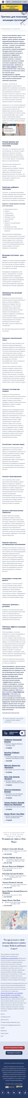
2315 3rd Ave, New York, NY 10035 (15, 806)
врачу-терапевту (12, 67)
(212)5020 (9, 809)
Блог (2, 1036)
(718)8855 (9, 748)
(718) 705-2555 (8, 905)
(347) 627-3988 (8, 863)
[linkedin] (14, 1093)
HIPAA (2, 1028)
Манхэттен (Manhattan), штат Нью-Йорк (12, 993)
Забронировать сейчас (10, 8)
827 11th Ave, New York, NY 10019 (15, 769)
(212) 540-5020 (8, 897)
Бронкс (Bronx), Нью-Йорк (14, 814)
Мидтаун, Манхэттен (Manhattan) (12, 766)
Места (8, 1)
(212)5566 (9, 772)
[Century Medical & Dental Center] (3, 2)
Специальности (16, 1)
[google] (8, 1093)
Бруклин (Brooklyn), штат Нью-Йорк (10, 995)
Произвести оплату (14, 1053)
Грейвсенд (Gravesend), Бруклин (12, 849)
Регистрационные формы (14, 1047)
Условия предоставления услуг (10, 1022)
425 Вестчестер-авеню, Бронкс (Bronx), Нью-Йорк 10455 (14, 817)
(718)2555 (9, 820)
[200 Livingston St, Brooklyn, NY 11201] (14, 921)
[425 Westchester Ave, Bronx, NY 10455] (17, 915)
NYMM (20, 1083)
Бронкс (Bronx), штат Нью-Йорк (9, 997)
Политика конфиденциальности (10, 1025)
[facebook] (3, 1093)
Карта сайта (4, 1033)
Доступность (5, 1019)
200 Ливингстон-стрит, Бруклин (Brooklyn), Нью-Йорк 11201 (14, 794)
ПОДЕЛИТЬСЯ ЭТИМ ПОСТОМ (10, 713)
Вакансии (4, 1030)
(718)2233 (9, 785)
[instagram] (20, 1093)
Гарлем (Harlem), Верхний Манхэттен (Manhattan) (14, 804)
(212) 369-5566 (8, 870)
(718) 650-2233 (8, 879)
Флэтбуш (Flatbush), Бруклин (12, 857)
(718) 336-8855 (8, 854)
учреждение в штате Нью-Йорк (9, 958)
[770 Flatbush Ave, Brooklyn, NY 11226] (15, 926)
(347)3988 (9, 761)
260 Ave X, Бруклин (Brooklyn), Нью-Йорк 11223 (14, 744)
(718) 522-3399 (8, 887)
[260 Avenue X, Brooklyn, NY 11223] (12, 927)
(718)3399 (9, 798)
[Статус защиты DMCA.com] (9, 1087)
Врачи (25, 1)
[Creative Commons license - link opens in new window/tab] (19, 1087)
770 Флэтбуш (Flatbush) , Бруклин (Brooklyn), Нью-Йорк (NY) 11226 (15, 757)
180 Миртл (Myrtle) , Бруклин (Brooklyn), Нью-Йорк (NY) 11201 (15, 781)
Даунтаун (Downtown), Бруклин (12, 882)
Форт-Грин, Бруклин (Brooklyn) (12, 778)
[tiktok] (25, 1093)
